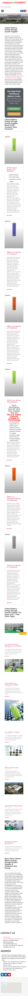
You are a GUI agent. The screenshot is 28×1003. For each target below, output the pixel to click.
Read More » (9, 215)
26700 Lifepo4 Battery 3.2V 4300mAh (12, 169)
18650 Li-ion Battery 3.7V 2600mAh (14, 327)
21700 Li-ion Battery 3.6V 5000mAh (14, 401)
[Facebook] (23, 11)
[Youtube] (25, 11)
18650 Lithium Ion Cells (11, 767)
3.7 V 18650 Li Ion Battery (12, 732)
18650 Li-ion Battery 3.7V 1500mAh (14, 253)
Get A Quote (23, 633)
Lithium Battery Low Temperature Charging (11, 684)
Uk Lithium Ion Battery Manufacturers (11, 842)
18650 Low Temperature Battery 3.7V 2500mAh (14, 498)
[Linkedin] (21, 11)
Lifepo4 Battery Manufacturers (14, 806)
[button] (2, 11)
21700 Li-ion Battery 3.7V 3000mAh (14, 566)
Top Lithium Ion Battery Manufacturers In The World (13, 645)
